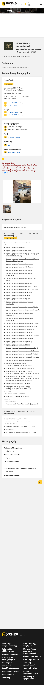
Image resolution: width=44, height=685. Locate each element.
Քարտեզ (10, 84)
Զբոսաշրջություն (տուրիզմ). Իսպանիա (19, 292)
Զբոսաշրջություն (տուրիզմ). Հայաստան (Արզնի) (22, 307)
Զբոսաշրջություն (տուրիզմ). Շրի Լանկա (19, 341)
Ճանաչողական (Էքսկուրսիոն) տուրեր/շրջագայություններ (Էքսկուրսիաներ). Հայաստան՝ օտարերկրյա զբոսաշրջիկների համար (22, 378)
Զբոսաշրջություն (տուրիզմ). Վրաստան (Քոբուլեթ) (22, 357)
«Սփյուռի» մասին (31, 659)
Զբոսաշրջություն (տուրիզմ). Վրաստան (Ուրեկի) (22, 354)
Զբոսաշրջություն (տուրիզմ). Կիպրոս (18, 299)
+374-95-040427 (16, 112)
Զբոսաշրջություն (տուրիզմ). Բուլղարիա (19, 264)
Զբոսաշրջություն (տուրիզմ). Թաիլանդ (19, 283)
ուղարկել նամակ (14, 137)
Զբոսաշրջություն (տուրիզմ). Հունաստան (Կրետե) (22, 335)
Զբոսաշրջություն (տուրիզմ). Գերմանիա (19, 267)
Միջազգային (8, 674)
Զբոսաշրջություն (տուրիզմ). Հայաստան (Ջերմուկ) (22, 323)
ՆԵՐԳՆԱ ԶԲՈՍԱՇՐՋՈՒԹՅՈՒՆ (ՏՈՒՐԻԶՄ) (20, 426)
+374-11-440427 (13, 105)
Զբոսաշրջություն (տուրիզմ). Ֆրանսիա (19, 360)
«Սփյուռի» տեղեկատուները (9, 645)
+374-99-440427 (16, 103)
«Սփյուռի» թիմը (30, 668)
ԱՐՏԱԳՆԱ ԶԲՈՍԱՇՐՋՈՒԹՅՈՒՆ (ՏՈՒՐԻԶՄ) (21, 432)
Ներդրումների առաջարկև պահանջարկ (29, 651)
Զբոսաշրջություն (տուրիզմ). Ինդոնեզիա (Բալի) (22, 289)
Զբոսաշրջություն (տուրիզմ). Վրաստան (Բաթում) (22, 351)
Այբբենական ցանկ (10, 668)
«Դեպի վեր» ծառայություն (8, 658)
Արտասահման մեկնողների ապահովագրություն (22, 404)
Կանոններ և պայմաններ (28, 677)
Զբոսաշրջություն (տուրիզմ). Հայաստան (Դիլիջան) (23, 310)
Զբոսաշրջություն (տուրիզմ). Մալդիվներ (19, 338)
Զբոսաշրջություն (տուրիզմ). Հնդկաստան (20, 329)
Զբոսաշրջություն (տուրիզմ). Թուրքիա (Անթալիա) (22, 286)
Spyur (9, 145)
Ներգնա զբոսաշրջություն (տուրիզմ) (18, 383)
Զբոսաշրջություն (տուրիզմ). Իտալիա (18, 295)
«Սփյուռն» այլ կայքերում (29, 645)
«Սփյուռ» (5, 172)
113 (29, 5)
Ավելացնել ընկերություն (8, 650)
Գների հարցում (10, 238)
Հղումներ (6, 678)
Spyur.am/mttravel (14, 152)
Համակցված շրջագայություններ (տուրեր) (20, 368)
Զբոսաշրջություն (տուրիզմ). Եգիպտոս (19, 270)
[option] (22, 191)
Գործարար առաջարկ (7, 664)
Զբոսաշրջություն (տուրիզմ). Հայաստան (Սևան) (22, 326)
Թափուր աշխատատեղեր (30, 672)
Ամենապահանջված (11, 654)
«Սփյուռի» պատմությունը (30, 664)
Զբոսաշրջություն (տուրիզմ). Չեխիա (18, 345)
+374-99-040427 (16, 115)
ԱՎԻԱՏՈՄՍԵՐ (11, 429)
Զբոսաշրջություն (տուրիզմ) (15, 247)
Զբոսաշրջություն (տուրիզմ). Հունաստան (19, 332)
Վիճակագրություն (10, 671)
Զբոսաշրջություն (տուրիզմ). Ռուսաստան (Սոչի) (22, 348)
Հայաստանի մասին (32, 656)
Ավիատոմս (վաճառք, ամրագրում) (17, 396)
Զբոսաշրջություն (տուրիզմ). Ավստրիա (19, 250)
